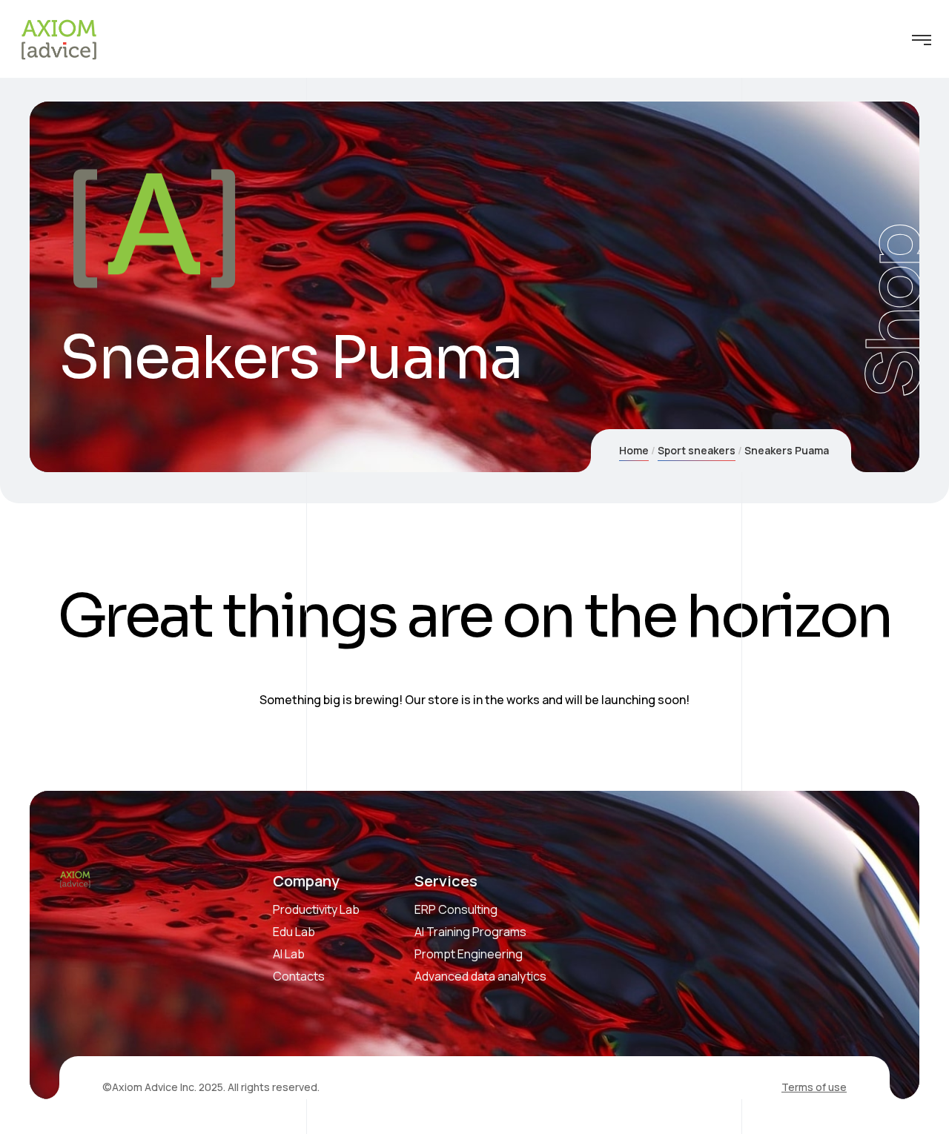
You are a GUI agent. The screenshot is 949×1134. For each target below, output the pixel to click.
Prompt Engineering (468, 954)
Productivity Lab (316, 909)
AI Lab (289, 954)
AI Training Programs (470, 932)
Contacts (299, 976)
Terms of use (814, 1087)
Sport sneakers (696, 450)
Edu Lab (294, 932)
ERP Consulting (455, 909)
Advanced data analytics (480, 976)
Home (634, 450)
